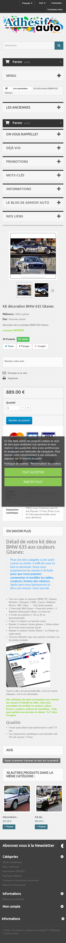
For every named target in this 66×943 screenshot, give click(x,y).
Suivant (52, 290)
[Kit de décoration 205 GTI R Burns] (49, 798)
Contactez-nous (55, 9)
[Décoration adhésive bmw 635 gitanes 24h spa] (24, 290)
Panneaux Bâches (12, 876)
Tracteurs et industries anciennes (21, 880)
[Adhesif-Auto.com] (33, 24)
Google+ (41, 346)
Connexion (56, 3)
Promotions (17, 161)
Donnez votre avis (14, 361)
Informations (18, 189)
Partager (25, 346)
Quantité (10, 402)
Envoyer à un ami (17, 373)
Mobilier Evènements (14, 885)
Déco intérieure (11, 866)
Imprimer (13, 378)
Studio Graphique (12, 862)
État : (5, 319)
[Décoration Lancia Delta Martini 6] (17, 798)
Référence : (9, 314)
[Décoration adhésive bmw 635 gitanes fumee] (41, 290)
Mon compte (11, 906)
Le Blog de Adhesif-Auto (27, 202)
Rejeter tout (33, 482)
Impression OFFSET (14, 871)
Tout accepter (33, 472)
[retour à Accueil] (6, 88)
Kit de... (39, 817)
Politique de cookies (16, 463)
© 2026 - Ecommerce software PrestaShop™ (26, 930)
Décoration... (10, 817)
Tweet (10, 346)
